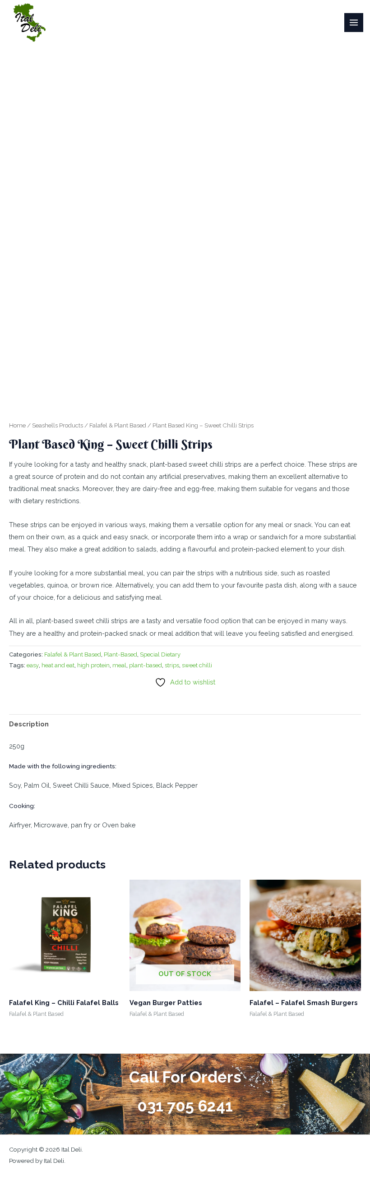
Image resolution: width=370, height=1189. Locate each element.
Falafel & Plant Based (117, 425)
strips (172, 665)
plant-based (145, 665)
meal (119, 665)
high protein (93, 665)
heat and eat (58, 665)
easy (33, 665)
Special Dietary (160, 654)
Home (17, 425)
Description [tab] (29, 724)
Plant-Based (120, 654)
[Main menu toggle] (353, 22)
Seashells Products (57, 425)
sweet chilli (197, 665)
